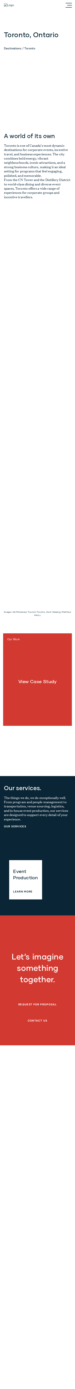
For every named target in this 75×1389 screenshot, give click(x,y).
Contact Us (37, 1020)
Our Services (15, 826)
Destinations (13, 48)
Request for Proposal (37, 1004)
